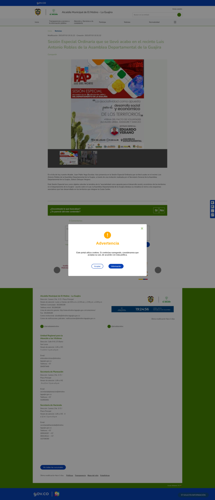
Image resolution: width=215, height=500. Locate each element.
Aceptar (97, 266)
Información (116, 266)
